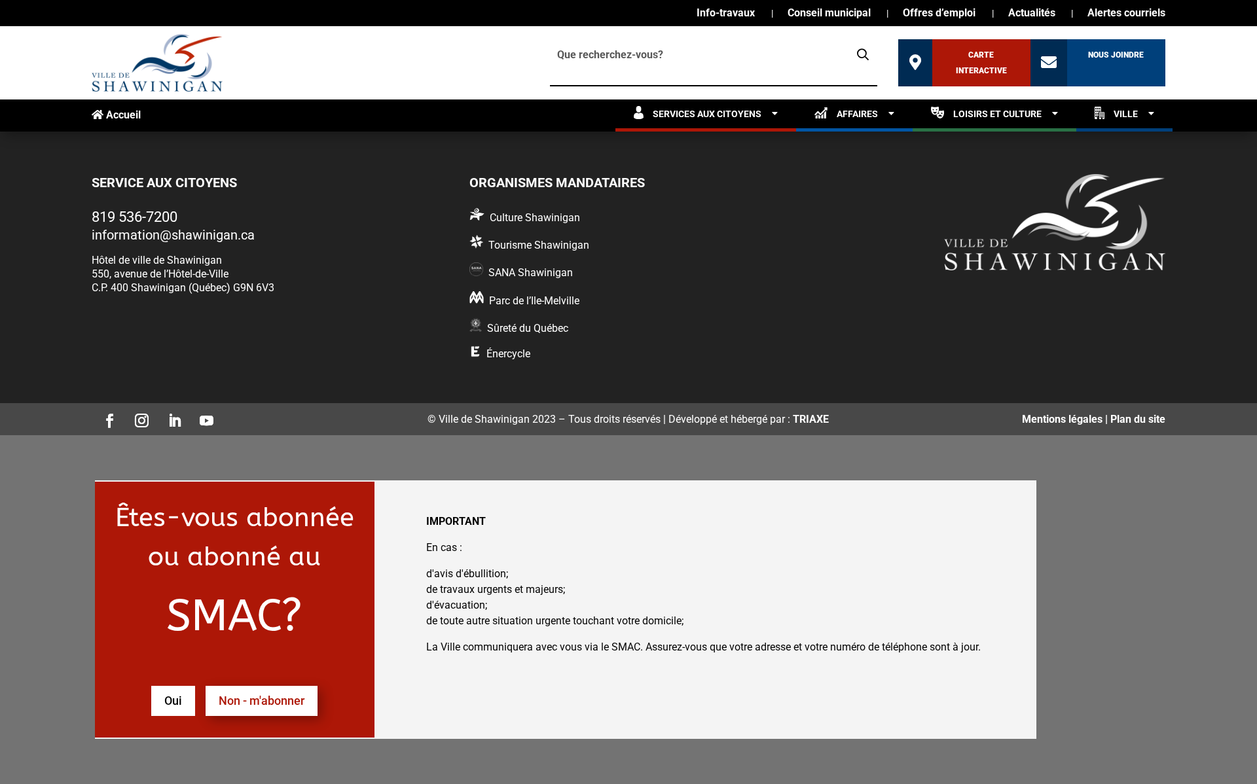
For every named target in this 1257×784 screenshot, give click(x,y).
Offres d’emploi (939, 14)
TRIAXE (811, 419)
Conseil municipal (829, 14)
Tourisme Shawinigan (538, 245)
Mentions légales (1062, 419)
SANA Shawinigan (530, 272)
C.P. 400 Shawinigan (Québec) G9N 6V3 (183, 287)
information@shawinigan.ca (173, 235)
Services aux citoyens (707, 114)
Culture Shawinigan (535, 217)
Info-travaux (726, 14)
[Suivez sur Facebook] (105, 417)
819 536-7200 (134, 217)
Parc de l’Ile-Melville (534, 300)
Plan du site (1137, 419)
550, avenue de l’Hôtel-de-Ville (160, 274)
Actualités (1031, 14)
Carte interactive (981, 62)
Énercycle (508, 353)
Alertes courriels (1126, 14)
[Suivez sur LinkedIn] (170, 417)
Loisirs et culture (997, 114)
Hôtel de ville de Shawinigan (157, 260)
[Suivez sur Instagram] (138, 417)
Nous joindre (1116, 55)
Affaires (857, 114)
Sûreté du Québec (527, 328)
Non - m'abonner (261, 700)
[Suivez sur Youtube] (203, 417)
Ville (1126, 114)
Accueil (122, 115)
